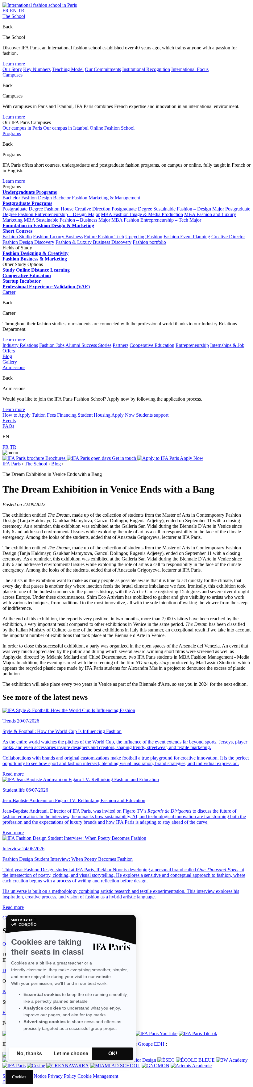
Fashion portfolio (149, 242)
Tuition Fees (44, 415)
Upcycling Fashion (143, 236)
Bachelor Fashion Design (27, 197)
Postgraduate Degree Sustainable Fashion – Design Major (168, 208)
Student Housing (94, 415)
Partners (120, 345)
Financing (67, 415)
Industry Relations (20, 345)
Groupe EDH (151, 1044)
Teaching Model (68, 69)
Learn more (13, 63)
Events (9, 420)
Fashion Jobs (51, 345)
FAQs (8, 426)
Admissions (13, 367)
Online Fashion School (112, 128)
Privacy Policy (62, 1076)
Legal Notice (34, 1076)
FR (5, 10)
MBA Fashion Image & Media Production (142, 214)
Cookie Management (97, 1076)
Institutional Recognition (146, 69)
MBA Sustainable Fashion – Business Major (67, 220)
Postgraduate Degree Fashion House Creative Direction (56, 208)
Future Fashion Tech (104, 236)
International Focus (190, 69)
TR (21, 10)
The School (13, 16)
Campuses (12, 74)
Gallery (9, 361)
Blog (7, 356)
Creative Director (228, 236)
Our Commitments (103, 69)
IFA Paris (11, 463)
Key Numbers (37, 69)
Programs (11, 133)
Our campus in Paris (22, 128)
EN (13, 10)
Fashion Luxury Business (58, 236)
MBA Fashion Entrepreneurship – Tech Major (156, 220)
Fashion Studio (17, 236)
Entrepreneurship (192, 345)
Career (8, 292)
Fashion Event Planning (187, 236)
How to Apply (16, 415)
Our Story (12, 69)
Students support (152, 415)
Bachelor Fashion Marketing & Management (96, 197)
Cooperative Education (152, 345)
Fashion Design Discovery (28, 242)
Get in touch (124, 458)
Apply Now (123, 415)
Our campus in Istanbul (66, 128)
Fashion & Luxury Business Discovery (93, 242)
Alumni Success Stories (88, 345)
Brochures (55, 458)
